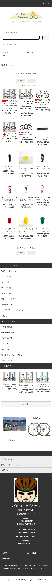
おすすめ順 (20, 73)
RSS (23, 571)
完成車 (5, 52)
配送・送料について (31, 565)
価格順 (28, 73)
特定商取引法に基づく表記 (12, 568)
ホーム (5, 44)
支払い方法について (17, 565)
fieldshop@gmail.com (8, 580)
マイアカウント (6, 553)
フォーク (6, 56)
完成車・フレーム (14, 44)
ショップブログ (42, 568)
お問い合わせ (5, 558)
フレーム (30, 52)
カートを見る (31, 553)
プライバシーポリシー (29, 568)
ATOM (28, 571)
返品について (43, 565)
